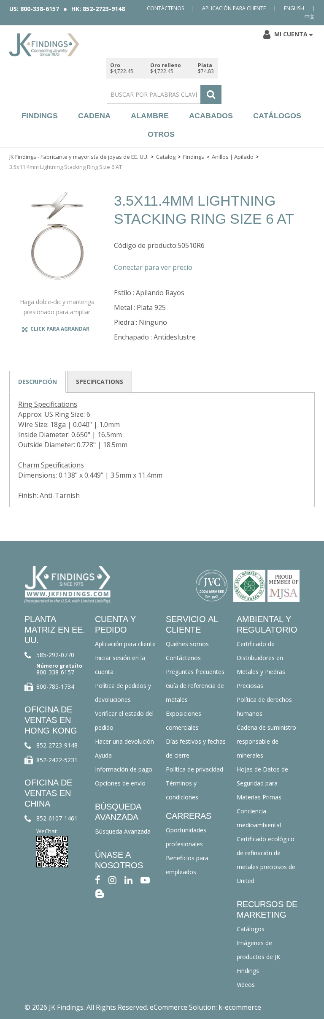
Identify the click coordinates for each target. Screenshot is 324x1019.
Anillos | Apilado (233, 156)
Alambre (150, 115)
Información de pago (123, 769)
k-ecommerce (240, 1007)
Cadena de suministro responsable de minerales (266, 741)
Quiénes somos (187, 644)
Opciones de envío (120, 783)
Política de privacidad (194, 769)
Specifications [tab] (99, 382)
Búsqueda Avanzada (123, 831)
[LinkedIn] (128, 879)
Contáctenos (165, 8)
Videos (246, 985)
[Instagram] (112, 879)
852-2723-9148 (57, 745)
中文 (310, 16)
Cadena (94, 115)
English (294, 8)
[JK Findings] (44, 45)
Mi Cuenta (291, 34)
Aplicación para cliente (234, 8)
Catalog (166, 156)
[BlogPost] (99, 893)
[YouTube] (145, 879)
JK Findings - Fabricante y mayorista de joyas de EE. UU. (78, 156)
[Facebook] (97, 879)
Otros (161, 134)
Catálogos (277, 115)
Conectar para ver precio (153, 267)
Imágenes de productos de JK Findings (258, 957)
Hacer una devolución (124, 741)
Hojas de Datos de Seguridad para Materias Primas (262, 783)
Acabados (211, 115)
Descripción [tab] (37, 382)
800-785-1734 (55, 686)
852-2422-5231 (57, 760)
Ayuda (103, 755)
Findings (40, 115)
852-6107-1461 (57, 818)
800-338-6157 (55, 672)
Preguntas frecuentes (195, 672)
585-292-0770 (55, 655)
